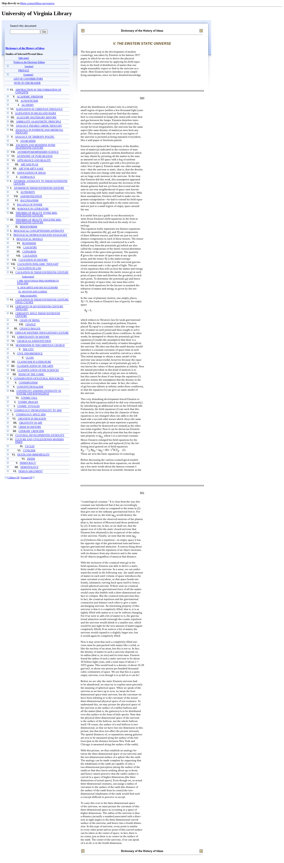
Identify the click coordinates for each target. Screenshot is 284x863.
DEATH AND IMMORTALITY (33, 454)
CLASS (30, 358)
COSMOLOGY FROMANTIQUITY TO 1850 (38, 410)
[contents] (28, 74)
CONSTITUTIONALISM (30, 387)
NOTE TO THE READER (27, 83)
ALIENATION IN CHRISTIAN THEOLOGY (39, 109)
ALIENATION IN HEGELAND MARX (35, 113)
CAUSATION (30, 256)
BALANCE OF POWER (29, 204)
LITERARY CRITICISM (31, 431)
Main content (28, 3)
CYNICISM (29, 450)
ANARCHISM (28, 141)
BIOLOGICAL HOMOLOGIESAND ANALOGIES (40, 235)
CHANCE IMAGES (30, 328)
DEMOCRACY (28, 463)
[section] (29, 66)
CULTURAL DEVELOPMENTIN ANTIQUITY (39, 435)
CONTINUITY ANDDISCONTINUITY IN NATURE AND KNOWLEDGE (38, 392)
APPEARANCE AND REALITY (34, 160)
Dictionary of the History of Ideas (24, 48)
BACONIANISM (29, 200)
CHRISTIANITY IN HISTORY (33, 337)
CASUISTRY (30, 247)
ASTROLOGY (27, 177)
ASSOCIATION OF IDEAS (31, 173)
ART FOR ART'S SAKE (31, 168)
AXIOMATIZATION (31, 196)
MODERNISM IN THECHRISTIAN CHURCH (40, 345)
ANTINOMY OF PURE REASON (35, 156)
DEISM (31, 459)
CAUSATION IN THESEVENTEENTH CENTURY (42, 272)
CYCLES (30, 446)
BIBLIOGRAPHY (28, 296)
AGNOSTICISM (29, 101)
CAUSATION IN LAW (29, 268)
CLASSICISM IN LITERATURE (34, 362)
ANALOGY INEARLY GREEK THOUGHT (39, 126)
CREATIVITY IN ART (30, 423)
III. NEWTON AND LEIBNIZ (32, 291)
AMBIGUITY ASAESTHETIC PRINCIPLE (38, 121)
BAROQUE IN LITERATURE (33, 209)
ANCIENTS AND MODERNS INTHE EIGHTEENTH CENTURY (35, 146)
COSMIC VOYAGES (28, 406)
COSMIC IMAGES (28, 402)
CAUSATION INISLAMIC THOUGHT (37, 264)
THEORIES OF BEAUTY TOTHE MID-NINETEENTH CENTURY (37, 214)
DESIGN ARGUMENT (31, 471)
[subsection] (28, 276)
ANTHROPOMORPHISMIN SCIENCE (38, 152)
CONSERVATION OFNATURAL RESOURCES (39, 378)
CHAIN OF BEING (30, 320)
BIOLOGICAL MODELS (29, 239)
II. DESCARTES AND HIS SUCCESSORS (37, 287)
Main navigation (45, 3)
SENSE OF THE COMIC (31, 374)
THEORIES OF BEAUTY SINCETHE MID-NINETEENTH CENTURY (39, 221)
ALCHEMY (27, 105)
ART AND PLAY (29, 164)
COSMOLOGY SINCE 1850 (31, 414)
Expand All (26, 477)
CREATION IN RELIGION (32, 418)
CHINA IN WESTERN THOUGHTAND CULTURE (42, 333)
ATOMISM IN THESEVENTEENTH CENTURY (39, 188)
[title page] (24, 58)
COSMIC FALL (29, 398)
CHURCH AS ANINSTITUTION (34, 341)
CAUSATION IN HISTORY (33, 260)
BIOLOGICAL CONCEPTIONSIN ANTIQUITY (39, 231)
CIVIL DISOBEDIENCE (30, 353)
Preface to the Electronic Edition (29, 62)
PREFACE (23, 70)
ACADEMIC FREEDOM (30, 96)
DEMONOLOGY (29, 467)
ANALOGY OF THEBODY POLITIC (34, 137)
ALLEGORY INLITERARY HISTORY (36, 117)
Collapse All (13, 477)
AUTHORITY (27, 192)
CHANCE (30, 324)
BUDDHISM (29, 243)
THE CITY (28, 349)
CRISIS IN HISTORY (30, 427)
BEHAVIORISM (28, 226)
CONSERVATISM (28, 382)
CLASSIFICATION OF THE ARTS (35, 366)
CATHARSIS (29, 251)
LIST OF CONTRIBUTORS (28, 79)
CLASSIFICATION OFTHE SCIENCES (38, 370)
